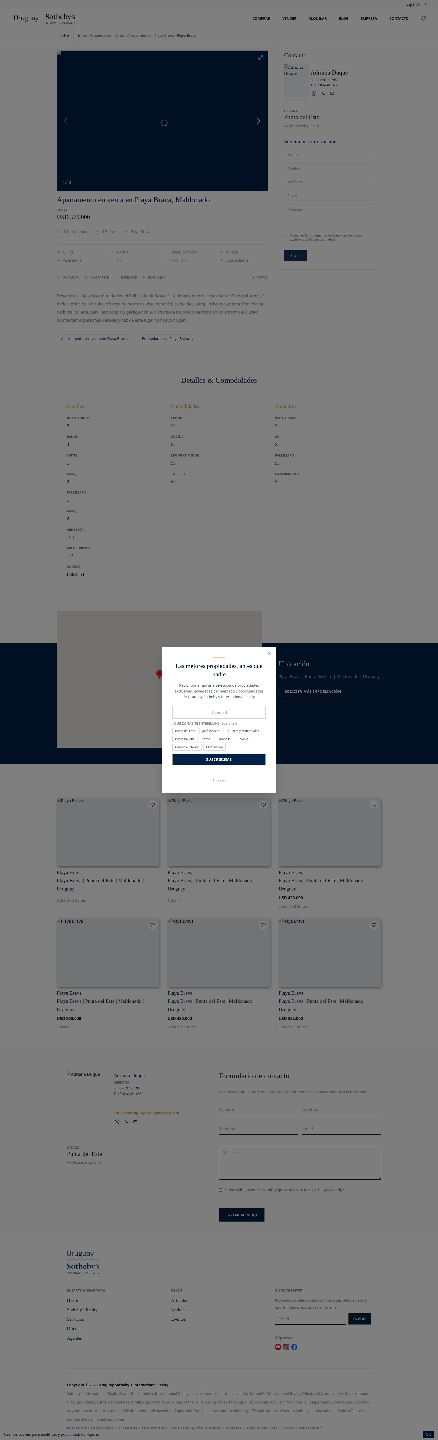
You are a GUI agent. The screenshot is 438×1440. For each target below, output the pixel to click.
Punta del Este (185, 731)
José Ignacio (210, 731)
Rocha (206, 739)
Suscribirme (219, 759)
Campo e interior (187, 747)
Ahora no (219, 780)
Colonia (243, 739)
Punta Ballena (185, 739)
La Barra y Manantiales (242, 731)
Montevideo (214, 747)
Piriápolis (223, 739)
